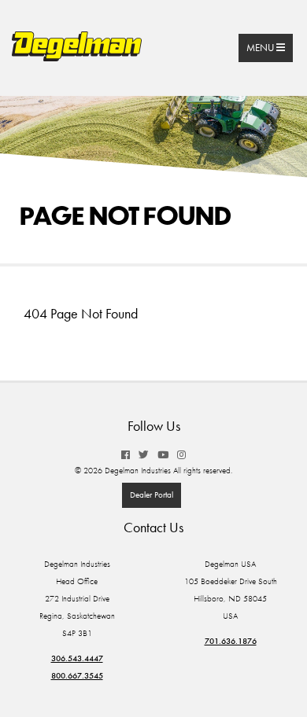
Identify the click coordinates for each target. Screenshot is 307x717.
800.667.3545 (77, 676)
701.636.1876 (231, 641)
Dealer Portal (151, 495)
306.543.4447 (77, 658)
